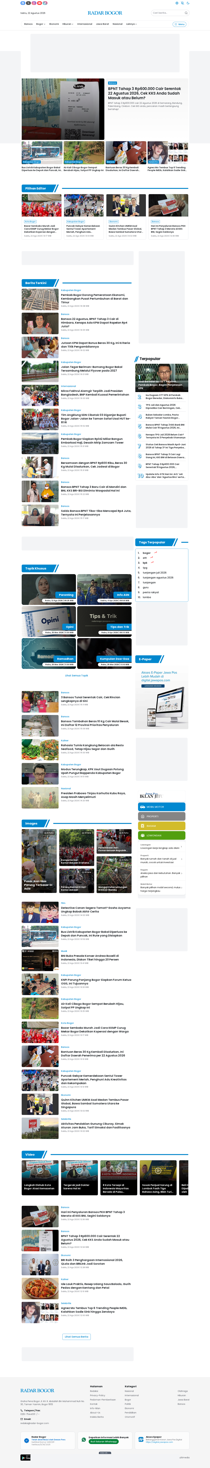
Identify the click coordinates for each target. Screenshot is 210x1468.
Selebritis (66, 1119)
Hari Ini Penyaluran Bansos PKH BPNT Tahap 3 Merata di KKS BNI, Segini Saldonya (168, 228)
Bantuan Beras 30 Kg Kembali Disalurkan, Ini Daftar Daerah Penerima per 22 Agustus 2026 (123, 170)
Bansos (28, 24)
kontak (93, 1404)
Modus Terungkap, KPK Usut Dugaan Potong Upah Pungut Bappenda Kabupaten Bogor (92, 771)
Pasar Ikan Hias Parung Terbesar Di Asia (38, 884)
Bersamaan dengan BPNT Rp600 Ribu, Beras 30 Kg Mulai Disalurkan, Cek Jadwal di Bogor (94, 464)
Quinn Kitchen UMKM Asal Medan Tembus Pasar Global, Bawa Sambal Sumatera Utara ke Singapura (126, 230)
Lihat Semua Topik (76, 675)
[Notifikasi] (182, 3)
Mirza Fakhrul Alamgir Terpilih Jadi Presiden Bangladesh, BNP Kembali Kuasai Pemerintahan (95, 392)
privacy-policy (97, 1395)
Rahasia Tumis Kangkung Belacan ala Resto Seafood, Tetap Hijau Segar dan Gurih (92, 747)
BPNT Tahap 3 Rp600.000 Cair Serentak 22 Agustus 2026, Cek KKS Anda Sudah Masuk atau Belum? (144, 93)
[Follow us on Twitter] (28, 3)
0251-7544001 (27, 1414)
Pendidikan (130, 1412)
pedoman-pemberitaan (103, 1399)
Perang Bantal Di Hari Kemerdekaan (73, 888)
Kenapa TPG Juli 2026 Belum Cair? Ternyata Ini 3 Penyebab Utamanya (165, 436)
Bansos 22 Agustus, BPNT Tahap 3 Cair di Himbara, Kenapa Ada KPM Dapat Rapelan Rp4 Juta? (94, 322)
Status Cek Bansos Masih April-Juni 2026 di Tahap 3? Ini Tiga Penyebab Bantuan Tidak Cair (166, 447)
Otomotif (130, 1416)
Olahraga (183, 1391)
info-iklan (95, 1408)
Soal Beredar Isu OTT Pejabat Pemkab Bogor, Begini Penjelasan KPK (160, 385)
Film (63, 903)
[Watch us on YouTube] (39, 3)
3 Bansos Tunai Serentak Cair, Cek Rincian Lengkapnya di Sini (90, 699)
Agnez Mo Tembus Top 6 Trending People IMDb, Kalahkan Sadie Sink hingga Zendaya (167, 170)
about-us (95, 1412)
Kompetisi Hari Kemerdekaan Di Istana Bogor (75, 862)
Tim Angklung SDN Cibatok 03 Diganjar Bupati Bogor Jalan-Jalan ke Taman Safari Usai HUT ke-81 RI (96, 418)
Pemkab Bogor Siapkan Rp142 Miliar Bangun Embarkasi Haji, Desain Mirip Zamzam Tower (92, 440)
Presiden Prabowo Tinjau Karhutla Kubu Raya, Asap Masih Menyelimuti (93, 795)
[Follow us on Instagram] (34, 3)
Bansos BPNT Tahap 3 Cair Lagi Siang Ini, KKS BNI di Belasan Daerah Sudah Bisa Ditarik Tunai (166, 457)
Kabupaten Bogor (71, 290)
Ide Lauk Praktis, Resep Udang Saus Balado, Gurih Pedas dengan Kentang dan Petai (96, 1286)
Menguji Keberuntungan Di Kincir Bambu (112, 888)
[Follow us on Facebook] (22, 3)
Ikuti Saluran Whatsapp (104, 1441)
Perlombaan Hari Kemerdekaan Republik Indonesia (112, 850)
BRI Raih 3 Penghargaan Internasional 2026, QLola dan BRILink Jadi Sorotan (92, 1262)
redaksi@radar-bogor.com (34, 1423)
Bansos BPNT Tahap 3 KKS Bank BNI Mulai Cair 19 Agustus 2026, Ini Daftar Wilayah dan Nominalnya (165, 427)
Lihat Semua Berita (76, 1337)
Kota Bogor (67, 1023)
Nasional (118, 24)
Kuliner (65, 740)
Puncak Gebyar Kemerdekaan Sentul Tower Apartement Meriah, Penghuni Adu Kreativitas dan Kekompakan (83, 230)
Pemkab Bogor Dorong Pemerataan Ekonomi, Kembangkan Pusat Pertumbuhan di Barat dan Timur (94, 298)
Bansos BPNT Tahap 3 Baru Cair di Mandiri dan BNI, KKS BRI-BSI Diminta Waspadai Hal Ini (93, 488)
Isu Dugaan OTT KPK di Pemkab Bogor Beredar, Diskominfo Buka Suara (164, 398)
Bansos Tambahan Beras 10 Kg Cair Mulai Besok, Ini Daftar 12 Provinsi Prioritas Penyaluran (95, 723)
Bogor (39, 24)
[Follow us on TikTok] (45, 3)
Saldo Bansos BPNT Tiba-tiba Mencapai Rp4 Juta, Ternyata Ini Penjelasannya (96, 512)
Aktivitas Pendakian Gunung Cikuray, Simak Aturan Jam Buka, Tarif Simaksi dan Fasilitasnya (95, 1125)
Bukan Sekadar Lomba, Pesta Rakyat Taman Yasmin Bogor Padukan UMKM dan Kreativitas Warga (163, 419)
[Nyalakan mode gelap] (188, 3)
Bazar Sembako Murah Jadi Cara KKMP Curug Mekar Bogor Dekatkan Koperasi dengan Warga (41, 230)
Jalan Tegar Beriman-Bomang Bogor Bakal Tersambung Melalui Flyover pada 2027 (91, 368)
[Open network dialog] (177, 3)
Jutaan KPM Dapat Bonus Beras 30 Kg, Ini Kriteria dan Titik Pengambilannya (95, 345)
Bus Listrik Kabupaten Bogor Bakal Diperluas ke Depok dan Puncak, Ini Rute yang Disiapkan (41, 170)
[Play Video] (40, 1171)
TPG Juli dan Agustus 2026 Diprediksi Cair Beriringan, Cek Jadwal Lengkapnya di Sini (163, 407)
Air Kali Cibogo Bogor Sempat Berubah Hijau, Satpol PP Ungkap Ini (84, 169)
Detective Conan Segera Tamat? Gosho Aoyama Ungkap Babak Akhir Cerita (96, 909)
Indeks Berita (97, 1416)
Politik (128, 1404)
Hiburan (66, 24)
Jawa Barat (102, 24)
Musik (64, 951)
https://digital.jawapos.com (159, 1442)
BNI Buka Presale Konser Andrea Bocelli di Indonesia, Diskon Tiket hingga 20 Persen (90, 957)
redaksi (94, 1391)
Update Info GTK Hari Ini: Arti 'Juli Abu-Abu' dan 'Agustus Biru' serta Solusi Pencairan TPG (165, 477)
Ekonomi (54, 24)
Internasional (84, 24)
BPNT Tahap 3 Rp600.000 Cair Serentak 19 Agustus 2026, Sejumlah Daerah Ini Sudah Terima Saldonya (165, 469)
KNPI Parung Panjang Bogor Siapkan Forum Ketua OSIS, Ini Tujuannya (96, 981)
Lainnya (130, 24)
